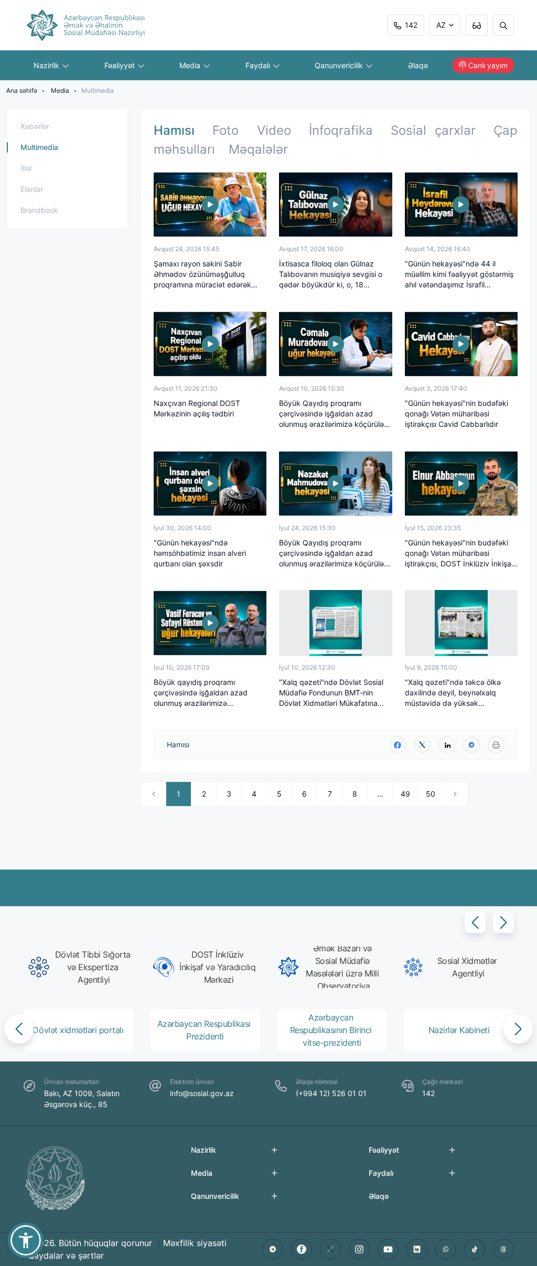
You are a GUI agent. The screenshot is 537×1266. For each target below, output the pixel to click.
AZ (441, 24)
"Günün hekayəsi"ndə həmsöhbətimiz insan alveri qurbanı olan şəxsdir (200, 553)
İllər (26, 168)
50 (430, 793)
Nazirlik (47, 65)
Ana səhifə (21, 90)
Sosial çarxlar (433, 130)
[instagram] (359, 1249)
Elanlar (31, 189)
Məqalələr (258, 149)
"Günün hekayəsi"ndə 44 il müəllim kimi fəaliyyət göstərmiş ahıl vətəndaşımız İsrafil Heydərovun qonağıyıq (459, 274)
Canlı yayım (488, 65)
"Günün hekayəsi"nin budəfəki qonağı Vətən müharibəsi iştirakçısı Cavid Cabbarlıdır (456, 413)
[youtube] (388, 1249)
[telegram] (471, 744)
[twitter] (422, 744)
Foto (225, 130)
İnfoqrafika (341, 130)
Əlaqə (418, 65)
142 (411, 24)
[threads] (503, 1249)
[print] (496, 744)
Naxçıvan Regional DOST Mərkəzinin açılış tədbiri (197, 408)
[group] (81, 967)
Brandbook (39, 210)
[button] (475, 922)
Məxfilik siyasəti (195, 1243)
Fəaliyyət (120, 65)
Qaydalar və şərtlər (66, 1255)
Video (274, 130)
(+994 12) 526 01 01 (331, 1093)
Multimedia (39, 147)
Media (190, 65)
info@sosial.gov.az (202, 1093)
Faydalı (258, 65)
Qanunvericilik (340, 65)
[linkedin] (446, 744)
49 (405, 793)
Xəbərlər (34, 126)
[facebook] (397, 744)
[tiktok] (474, 1249)
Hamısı (174, 130)
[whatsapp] (445, 1249)
